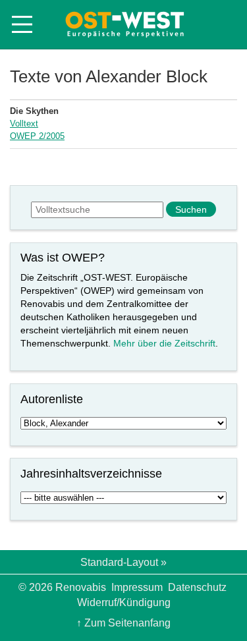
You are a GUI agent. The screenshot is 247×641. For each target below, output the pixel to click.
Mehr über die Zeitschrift (164, 343)
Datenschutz (197, 587)
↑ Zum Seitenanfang (123, 622)
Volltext (24, 123)
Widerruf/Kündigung (124, 602)
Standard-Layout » (123, 562)
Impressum (137, 587)
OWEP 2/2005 (37, 136)
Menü (22, 24)
